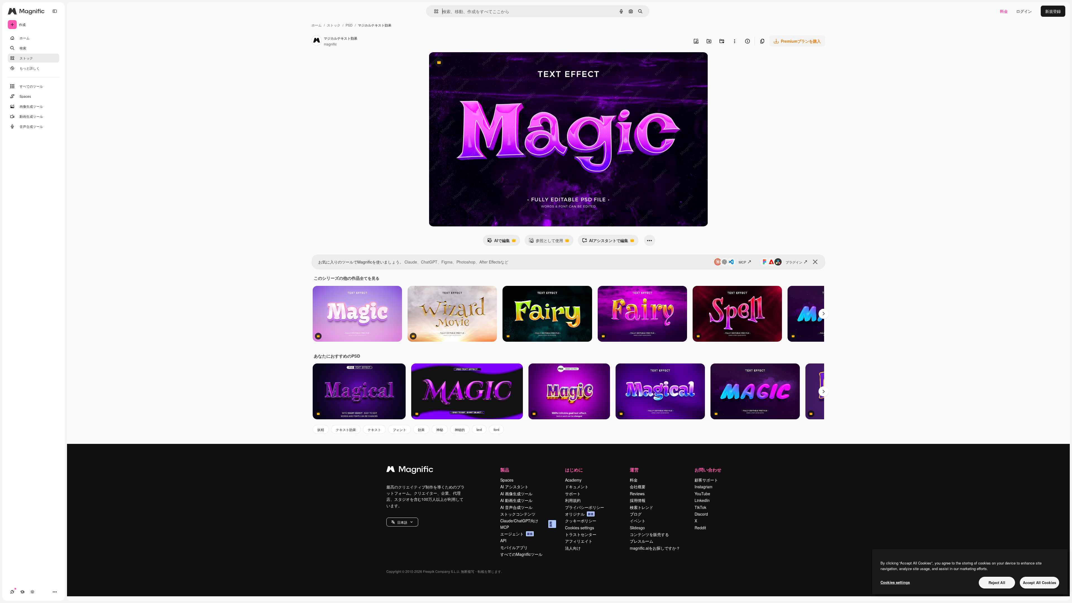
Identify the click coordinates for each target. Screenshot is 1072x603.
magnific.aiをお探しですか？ (655, 548)
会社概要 (637, 486)
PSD (349, 25)
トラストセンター (580, 534)
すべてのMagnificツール (521, 554)
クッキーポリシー (580, 520)
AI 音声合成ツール (516, 507)
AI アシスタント (514, 486)
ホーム (317, 25)
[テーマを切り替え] (32, 591)
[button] (402, 522)
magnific (330, 44)
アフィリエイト (578, 541)
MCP (742, 262)
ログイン (1024, 11)
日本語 (402, 522)
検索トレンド (641, 507)
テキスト (374, 429)
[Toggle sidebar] (54, 11)
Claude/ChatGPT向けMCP (526, 524)
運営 (634, 469)
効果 (421, 429)
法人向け (573, 548)
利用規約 (573, 500)
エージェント (516, 534)
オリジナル (467, 63)
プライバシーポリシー (584, 507)
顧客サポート (706, 480)
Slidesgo (637, 527)
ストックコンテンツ (517, 514)
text (479, 429)
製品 (504, 469)
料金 (1004, 11)
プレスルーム (641, 541)
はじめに (574, 469)
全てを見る (369, 278)
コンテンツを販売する (649, 534)
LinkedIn (702, 500)
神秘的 (460, 429)
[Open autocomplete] (434, 11)
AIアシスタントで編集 (605, 242)
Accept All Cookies (1039, 582)
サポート (573, 493)
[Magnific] (409, 470)
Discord (701, 514)
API (503, 540)
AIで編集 (498, 242)
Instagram (703, 486)
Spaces (506, 480)
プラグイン (794, 262)
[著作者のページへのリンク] (317, 41)
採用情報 (637, 500)
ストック (333, 25)
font (496, 429)
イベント (637, 520)
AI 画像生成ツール (516, 493)
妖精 (320, 429)
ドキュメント (576, 486)
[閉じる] (815, 262)
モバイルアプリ (514, 547)
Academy (573, 480)
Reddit (700, 527)
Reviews (637, 493)
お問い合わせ (708, 469)
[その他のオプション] (734, 41)
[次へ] (824, 314)
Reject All (997, 582)
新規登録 (1053, 11)
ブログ (636, 514)
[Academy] (22, 591)
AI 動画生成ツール (516, 500)
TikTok (700, 507)
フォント (399, 429)
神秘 (439, 429)
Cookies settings (579, 527)
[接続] (12, 591)
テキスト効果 (346, 429)
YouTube (702, 493)
